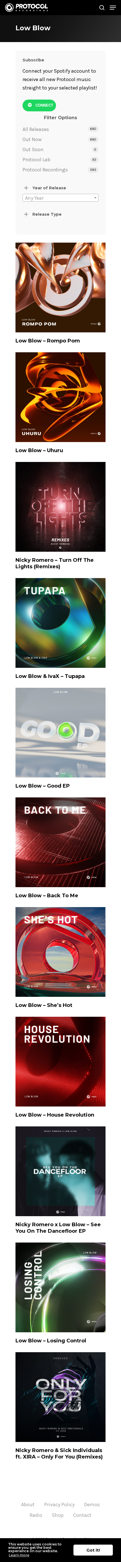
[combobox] (60, 198)
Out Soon (33, 149)
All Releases (36, 129)
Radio (36, 1515)
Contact (82, 1515)
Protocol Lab (36, 160)
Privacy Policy (59, 1504)
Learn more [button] (19, 1555)
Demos (92, 1504)
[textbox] (60, 198)
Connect (43, 105)
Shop (58, 1515)
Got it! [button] (93, 1550)
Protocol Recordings (45, 170)
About (28, 1504)
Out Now (32, 139)
